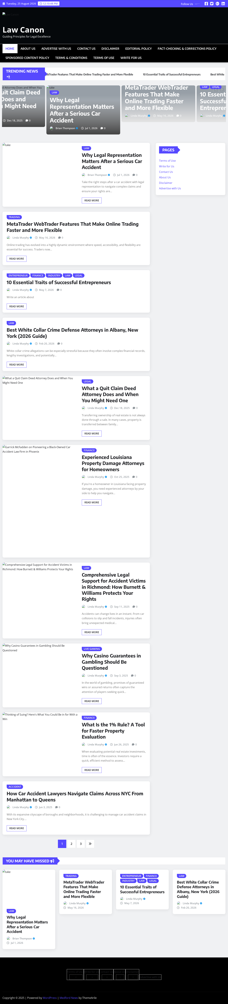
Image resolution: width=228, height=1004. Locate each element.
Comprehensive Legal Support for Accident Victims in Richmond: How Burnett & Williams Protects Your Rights (114, 587)
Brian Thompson (21, 128)
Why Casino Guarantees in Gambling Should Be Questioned (111, 662)
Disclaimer (110, 48)
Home (10, 48)
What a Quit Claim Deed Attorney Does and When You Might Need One (110, 394)
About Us (28, 48)
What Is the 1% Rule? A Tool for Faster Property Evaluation (113, 731)
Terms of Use (104, 58)
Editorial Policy (138, 48)
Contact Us (86, 48)
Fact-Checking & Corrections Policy (187, 48)
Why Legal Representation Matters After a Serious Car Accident (37, 110)
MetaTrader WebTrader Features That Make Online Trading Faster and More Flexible (112, 97)
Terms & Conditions (71, 58)
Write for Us (131, 58)
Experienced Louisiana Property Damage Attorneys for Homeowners (113, 463)
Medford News (69, 998)
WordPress (50, 998)
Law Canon (23, 29)
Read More (91, 200)
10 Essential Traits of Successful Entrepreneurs (183, 101)
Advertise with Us (56, 48)
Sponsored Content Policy (27, 58)
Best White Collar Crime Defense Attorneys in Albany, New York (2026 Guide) (198, 889)
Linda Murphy (94, 115)
